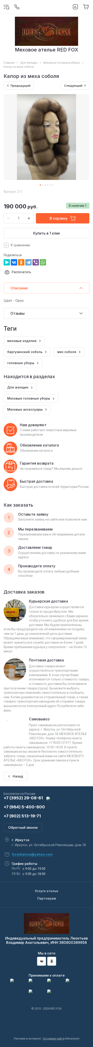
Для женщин (28, 62)
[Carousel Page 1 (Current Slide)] (40, 185)
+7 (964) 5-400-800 (24, 807)
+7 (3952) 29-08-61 (23, 798)
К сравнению (20, 245)
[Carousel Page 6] (52, 185)
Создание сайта (54, 1038)
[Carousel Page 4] (47, 185)
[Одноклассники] (21, 262)
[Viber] (36, 262)
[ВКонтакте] (14, 262)
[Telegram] (28, 262)
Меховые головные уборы (61, 62)
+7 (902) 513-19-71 (22, 816)
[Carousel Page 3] (45, 185)
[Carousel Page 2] (42, 185)
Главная (9, 62)
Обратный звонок (23, 827)
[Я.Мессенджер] (7, 262)
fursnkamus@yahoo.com (32, 854)
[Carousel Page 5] (50, 185)
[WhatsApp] (43, 262)
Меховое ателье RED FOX (46, 50)
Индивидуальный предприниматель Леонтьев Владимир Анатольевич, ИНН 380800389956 (46, 940)
